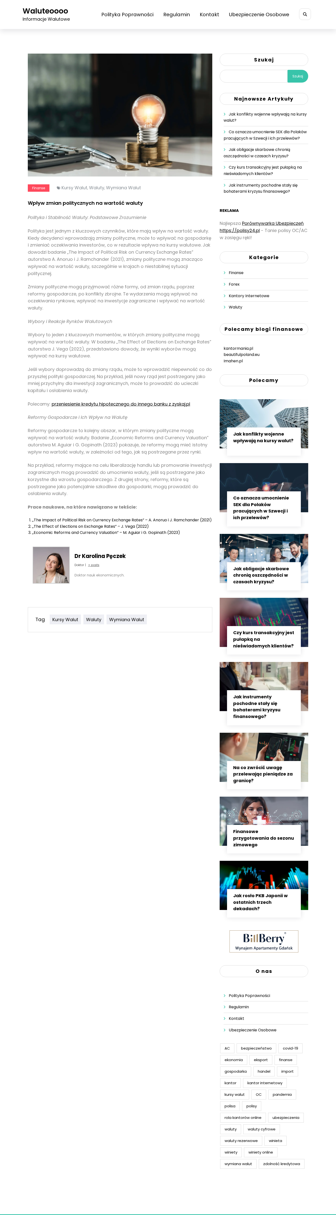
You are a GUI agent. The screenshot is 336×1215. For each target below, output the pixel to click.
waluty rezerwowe (241, 1140)
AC (227, 1048)
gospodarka (236, 1071)
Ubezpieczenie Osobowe (259, 14)
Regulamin (176, 14)
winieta (275, 1140)
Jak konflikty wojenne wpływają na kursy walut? (263, 437)
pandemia (282, 1094)
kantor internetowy (264, 1082)
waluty (96, 188)
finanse (285, 1059)
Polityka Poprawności (127, 14)
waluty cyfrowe (261, 1129)
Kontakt (209, 14)
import (287, 1071)
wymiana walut (123, 188)
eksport (261, 1059)
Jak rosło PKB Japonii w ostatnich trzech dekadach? (260, 902)
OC (259, 1094)
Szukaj (264, 59)
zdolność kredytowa (281, 1163)
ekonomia (234, 1059)
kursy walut (74, 188)
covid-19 (290, 1048)
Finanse (38, 188)
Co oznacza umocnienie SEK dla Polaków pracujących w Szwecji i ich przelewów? (261, 508)
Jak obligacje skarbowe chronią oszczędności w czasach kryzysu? (261, 575)
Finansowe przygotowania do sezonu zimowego (263, 838)
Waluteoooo (45, 11)
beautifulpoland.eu (242, 354)
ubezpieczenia (286, 1117)
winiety (231, 1152)
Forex (234, 284)
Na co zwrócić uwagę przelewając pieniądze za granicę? (263, 774)
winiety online (260, 1152)
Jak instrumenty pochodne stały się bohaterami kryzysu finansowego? (256, 706)
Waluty (235, 307)
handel (264, 1071)
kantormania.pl (238, 348)
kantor (230, 1082)
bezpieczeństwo (256, 1048)
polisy (251, 1106)
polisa (230, 1106)
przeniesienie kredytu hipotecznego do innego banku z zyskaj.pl (121, 404)
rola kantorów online (243, 1117)
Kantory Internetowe (249, 296)
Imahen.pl (233, 361)
